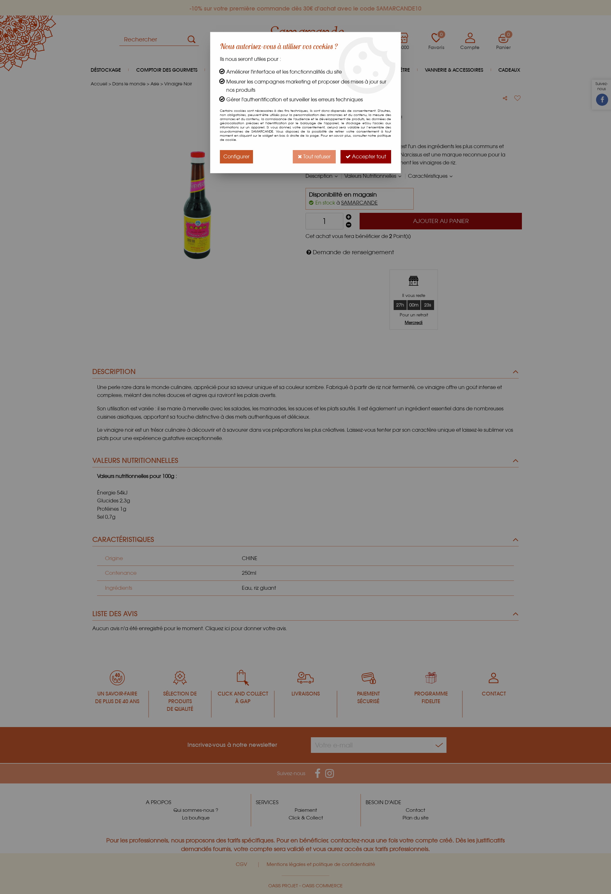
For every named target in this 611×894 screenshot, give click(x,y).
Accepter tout (368, 157)
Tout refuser (316, 157)
